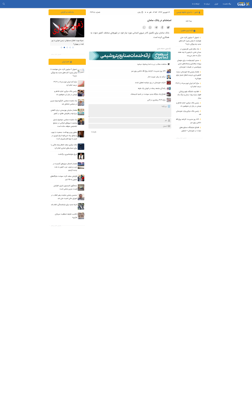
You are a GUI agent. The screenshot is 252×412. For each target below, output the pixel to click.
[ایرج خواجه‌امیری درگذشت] (81, 156)
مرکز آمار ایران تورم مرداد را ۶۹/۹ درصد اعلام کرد (188, 85)
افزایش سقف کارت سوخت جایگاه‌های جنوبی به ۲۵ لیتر (63, 178)
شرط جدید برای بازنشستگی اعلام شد (64, 204)
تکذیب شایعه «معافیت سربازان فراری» (66, 216)
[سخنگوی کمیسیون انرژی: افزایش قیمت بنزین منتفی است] (81, 187)
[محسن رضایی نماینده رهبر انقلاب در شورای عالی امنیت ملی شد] (81, 197)
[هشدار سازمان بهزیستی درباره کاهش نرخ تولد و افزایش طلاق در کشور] (81, 112)
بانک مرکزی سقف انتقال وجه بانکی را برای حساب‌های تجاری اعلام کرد (64, 146)
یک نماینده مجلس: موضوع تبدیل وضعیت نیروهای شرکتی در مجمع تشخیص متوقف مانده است (65, 123)
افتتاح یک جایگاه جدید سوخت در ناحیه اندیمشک (148, 94)
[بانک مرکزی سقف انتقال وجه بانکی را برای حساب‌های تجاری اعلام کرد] (81, 146)
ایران (216, 3)
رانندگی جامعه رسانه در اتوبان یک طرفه (152, 88)
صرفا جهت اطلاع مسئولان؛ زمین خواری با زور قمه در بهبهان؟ (67, 42)
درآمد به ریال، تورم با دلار (157, 76)
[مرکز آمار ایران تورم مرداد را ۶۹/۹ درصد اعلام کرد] (81, 83)
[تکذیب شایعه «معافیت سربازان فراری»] (81, 216)
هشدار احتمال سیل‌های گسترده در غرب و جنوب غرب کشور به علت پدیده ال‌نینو (65, 167)
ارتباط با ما (195, 3)
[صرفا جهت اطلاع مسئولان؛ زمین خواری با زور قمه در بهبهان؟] (67, 27)
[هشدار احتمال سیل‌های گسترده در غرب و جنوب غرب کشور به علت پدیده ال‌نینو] (81, 165)
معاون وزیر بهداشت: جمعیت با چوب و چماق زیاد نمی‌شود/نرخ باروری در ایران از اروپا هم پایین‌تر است (64, 135)
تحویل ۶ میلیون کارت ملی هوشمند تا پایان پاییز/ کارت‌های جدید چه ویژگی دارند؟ (190, 40)
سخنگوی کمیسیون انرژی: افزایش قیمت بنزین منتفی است (65, 187)
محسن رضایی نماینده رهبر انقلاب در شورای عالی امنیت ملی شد (64, 197)
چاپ (139, 12)
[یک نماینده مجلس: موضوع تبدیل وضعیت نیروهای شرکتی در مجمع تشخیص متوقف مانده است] (81, 121)
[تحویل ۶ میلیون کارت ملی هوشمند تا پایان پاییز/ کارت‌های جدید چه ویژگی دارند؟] (81, 71)
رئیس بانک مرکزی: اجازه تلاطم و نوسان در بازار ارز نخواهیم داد (188, 104)
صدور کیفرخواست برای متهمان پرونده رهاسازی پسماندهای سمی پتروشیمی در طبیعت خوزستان (189, 63)
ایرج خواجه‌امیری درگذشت (67, 154)
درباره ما (207, 3)
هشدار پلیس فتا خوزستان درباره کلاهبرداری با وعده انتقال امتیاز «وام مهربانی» (188, 75)
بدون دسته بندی (163, 48)
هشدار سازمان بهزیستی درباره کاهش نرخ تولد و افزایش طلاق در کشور (64, 112)
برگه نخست (227, 3)
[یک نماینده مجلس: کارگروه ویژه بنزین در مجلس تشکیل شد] (81, 102)
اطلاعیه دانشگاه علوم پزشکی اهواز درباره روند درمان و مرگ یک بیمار (189, 94)
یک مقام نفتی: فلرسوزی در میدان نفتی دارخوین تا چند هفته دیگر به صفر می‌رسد (189, 52)
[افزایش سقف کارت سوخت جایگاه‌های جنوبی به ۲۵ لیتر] (81, 178)
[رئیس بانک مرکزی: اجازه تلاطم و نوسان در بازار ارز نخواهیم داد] (81, 93)
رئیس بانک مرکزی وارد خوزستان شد (188, 113)
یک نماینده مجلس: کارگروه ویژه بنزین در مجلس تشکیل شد (63, 102)
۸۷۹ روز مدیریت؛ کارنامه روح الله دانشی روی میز (188, 121)
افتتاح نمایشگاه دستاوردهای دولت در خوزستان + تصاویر (190, 129)
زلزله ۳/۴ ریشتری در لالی (156, 100)
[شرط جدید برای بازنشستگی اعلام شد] (81, 206)
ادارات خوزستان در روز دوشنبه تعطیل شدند (150, 82)
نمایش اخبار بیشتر (181, 138)
